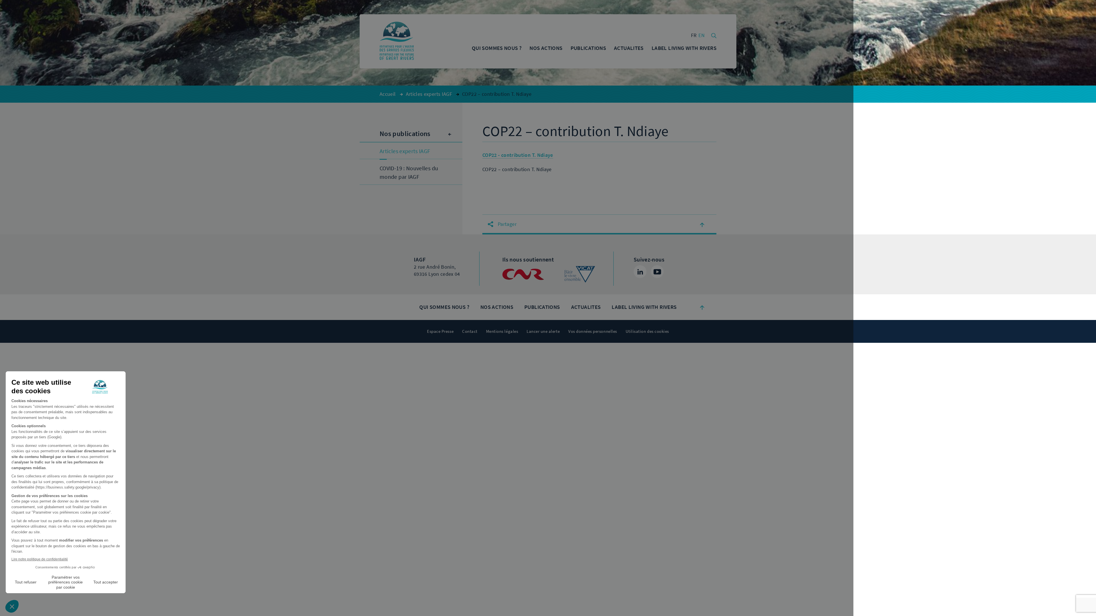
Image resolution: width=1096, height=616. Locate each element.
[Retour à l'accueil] (397, 41)
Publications (542, 307)
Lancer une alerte (543, 331)
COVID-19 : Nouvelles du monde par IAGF (409, 173)
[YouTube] (657, 271)
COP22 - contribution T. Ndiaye (517, 155)
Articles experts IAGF (405, 151)
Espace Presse (440, 331)
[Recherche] (714, 35)
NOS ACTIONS (496, 307)
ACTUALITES (586, 307)
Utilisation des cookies (647, 331)
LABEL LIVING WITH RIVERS (644, 307)
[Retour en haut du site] (702, 307)
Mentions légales (502, 331)
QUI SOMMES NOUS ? (444, 307)
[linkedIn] (640, 271)
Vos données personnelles (592, 331)
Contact (470, 331)
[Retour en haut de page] (702, 224)
